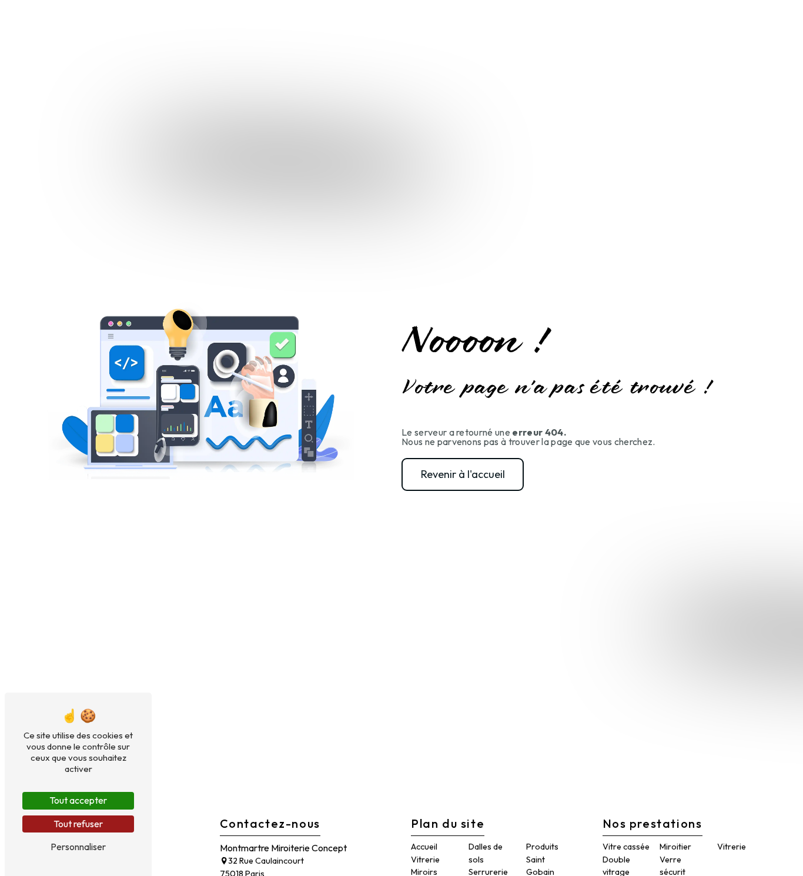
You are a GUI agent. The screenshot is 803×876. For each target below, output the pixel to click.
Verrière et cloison (573, 20)
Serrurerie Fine (417, 20)
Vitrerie (425, 859)
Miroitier (675, 846)
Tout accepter (78, 800)
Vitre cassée (626, 846)
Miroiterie (329, 20)
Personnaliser (78, 846)
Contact (760, 20)
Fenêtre (489, 20)
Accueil (269, 20)
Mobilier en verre (680, 20)
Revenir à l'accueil (463, 474)
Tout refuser (78, 824)
